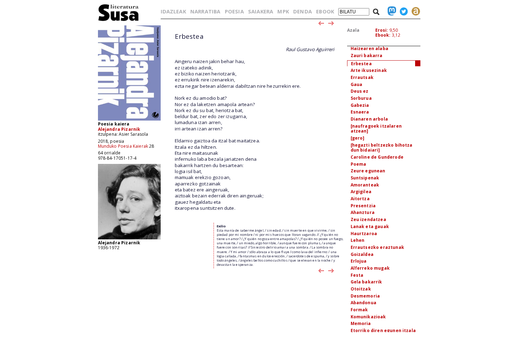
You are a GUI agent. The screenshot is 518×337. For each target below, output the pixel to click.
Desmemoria (365, 296)
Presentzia (363, 206)
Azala (353, 30)
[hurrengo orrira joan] (331, 23)
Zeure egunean (368, 171)
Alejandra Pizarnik (119, 129)
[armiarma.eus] (414, 11)
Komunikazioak (368, 317)
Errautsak (362, 77)
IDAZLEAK (173, 11)
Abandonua (363, 303)
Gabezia (360, 105)
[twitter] (402, 11)
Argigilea (361, 192)
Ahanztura (363, 212)
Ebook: (383, 35)
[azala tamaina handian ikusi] (129, 120)
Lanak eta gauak (370, 226)
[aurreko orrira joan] (321, 23)
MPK (283, 11)
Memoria (361, 323)
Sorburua (361, 98)
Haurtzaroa (364, 234)
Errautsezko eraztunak (377, 247)
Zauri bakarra (367, 56)
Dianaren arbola (369, 119)
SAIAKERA (260, 11)
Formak (359, 310)
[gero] (358, 138)
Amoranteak (365, 185)
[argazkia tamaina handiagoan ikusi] (129, 239)
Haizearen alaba (369, 48)
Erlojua (359, 261)
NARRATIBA (205, 11)
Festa (357, 275)
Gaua (357, 84)
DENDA (302, 11)
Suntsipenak (365, 178)
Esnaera (360, 112)
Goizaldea (362, 254)
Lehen (358, 240)
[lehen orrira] (118, 21)
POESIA (234, 11)
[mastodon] (390, 11)
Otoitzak (361, 289)
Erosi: (381, 30)
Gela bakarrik (366, 282)
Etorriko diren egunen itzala (383, 330)
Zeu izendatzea (368, 219)
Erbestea (361, 64)
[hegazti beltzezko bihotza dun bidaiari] (382, 147)
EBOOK (325, 11)
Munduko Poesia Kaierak (123, 146)
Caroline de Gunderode (377, 157)
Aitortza (360, 199)
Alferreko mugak (370, 268)
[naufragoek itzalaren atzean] (376, 128)
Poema (358, 164)
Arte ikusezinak (369, 70)
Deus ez (360, 91)
